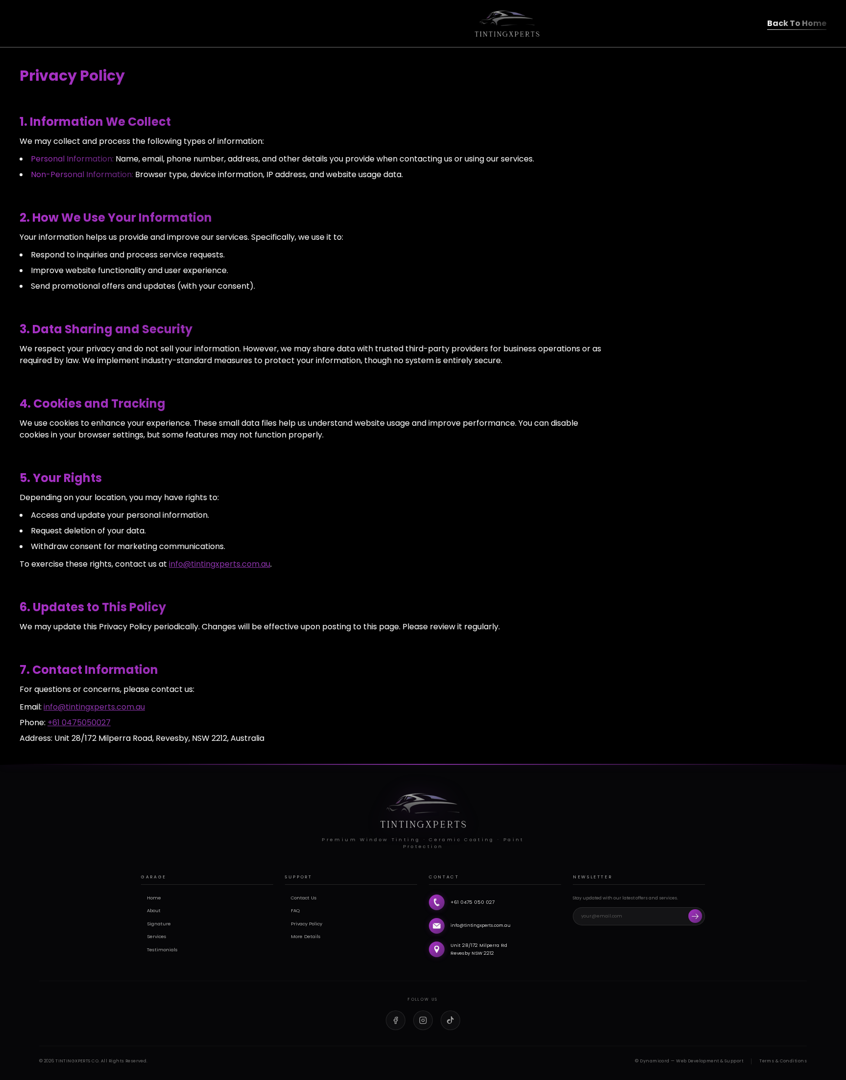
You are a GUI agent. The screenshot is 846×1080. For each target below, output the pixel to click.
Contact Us (304, 898)
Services (156, 936)
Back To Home (796, 23)
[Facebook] (395, 1020)
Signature (159, 923)
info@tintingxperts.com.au (219, 564)
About (154, 910)
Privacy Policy (306, 923)
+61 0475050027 (79, 722)
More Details (306, 936)
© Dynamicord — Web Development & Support (689, 1061)
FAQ (295, 910)
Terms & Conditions (783, 1061)
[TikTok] (450, 1020)
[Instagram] (423, 1020)
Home (154, 898)
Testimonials (162, 949)
